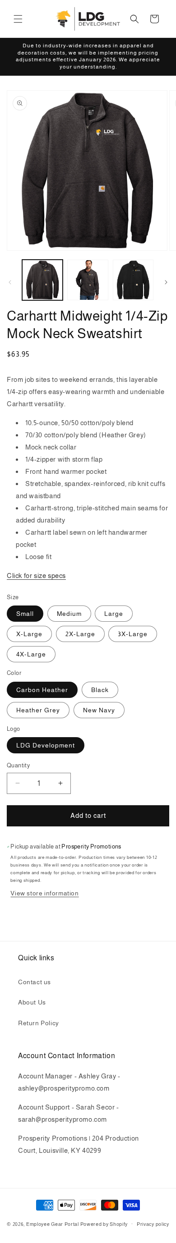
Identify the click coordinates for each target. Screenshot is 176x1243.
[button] (18, 19)
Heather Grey (38, 710)
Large (113, 613)
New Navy (99, 710)
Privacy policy (153, 1224)
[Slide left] (10, 282)
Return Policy (38, 1023)
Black (100, 689)
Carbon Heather (42, 689)
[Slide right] (166, 282)
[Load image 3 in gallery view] (133, 280)
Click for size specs (36, 575)
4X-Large (31, 654)
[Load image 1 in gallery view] (42, 280)
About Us (32, 1002)
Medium (69, 613)
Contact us (34, 982)
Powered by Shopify (104, 1223)
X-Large (29, 634)
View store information (44, 893)
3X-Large (133, 634)
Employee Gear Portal (52, 1223)
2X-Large (80, 634)
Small (25, 613)
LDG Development (45, 745)
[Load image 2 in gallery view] (87, 280)
